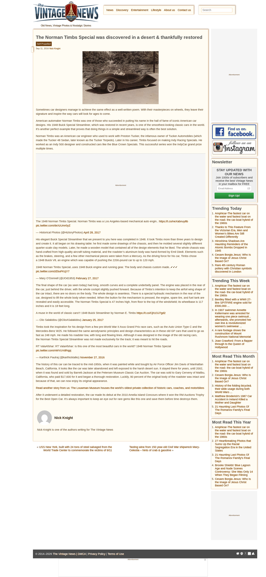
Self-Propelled (44, 44)
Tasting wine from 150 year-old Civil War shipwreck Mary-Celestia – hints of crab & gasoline (164, 448)
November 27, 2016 (92, 357)
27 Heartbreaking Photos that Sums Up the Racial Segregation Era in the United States (233, 445)
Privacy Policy (96, 553)
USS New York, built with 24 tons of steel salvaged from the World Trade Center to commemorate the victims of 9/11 (75, 448)
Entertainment (139, 10)
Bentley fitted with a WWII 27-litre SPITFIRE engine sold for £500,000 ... (233, 302)
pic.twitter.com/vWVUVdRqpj (53, 350)
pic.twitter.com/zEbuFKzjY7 (52, 271)
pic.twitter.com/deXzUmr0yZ (53, 225)
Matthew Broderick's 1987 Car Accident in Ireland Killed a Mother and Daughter (233, 399)
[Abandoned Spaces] (245, 554)
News (109, 10)
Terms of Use (116, 553)
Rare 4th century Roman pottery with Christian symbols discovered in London (233, 268)
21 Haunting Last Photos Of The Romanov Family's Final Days (232, 410)
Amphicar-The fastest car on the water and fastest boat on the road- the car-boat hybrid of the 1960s (234, 218)
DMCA (82, 553)
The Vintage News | (65, 553)
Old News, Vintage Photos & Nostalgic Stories (66, 25)
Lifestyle (156, 10)
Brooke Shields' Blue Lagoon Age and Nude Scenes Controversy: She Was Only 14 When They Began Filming (234, 470)
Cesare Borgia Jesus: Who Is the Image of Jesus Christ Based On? (233, 258)
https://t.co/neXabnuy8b (173, 221)
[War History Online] (237, 554)
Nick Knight (54, 48)
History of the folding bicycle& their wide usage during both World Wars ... (233, 389)
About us (169, 10)
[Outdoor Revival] (241, 554)
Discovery (122, 10)
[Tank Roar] (249, 554)
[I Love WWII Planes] (253, 554)
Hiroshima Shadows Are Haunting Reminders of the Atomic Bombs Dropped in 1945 (231, 245)
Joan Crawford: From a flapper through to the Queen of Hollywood (233, 344)
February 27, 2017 (87, 278)
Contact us (184, 10)
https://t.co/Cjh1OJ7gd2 (151, 312)
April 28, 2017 (92, 232)
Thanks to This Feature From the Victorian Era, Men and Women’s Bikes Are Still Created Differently (233, 231)
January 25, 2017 (92, 319)
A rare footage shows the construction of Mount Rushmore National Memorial (233, 333)
